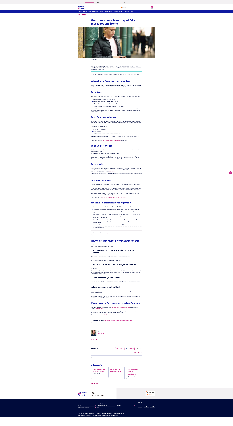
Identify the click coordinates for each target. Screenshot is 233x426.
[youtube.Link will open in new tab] (152, 406)
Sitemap (104, 415)
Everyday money (87, 11)
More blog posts (94, 383)
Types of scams (111, 233)
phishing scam (112, 171)
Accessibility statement (97, 415)
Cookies (108, 415)
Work (132, 11)
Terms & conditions (81, 415)
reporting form (99, 308)
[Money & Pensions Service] (82, 393)
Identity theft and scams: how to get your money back (118, 320)
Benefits (80, 11)
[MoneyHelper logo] (81, 7)
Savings (127, 11)
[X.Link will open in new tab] (146, 406)
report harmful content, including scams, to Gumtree (106, 314)
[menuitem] (79, 11)
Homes (101, 11)
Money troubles (108, 11)
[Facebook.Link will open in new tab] (140, 406)
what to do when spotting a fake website (111, 140)
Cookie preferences (114, 415)
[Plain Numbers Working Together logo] (150, 393)
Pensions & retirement (118, 11)
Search (152, 7)
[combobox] (139, 7)
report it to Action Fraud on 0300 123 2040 (120, 307)
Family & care (95, 11)
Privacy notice (89, 415)
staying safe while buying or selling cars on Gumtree (113, 197)
